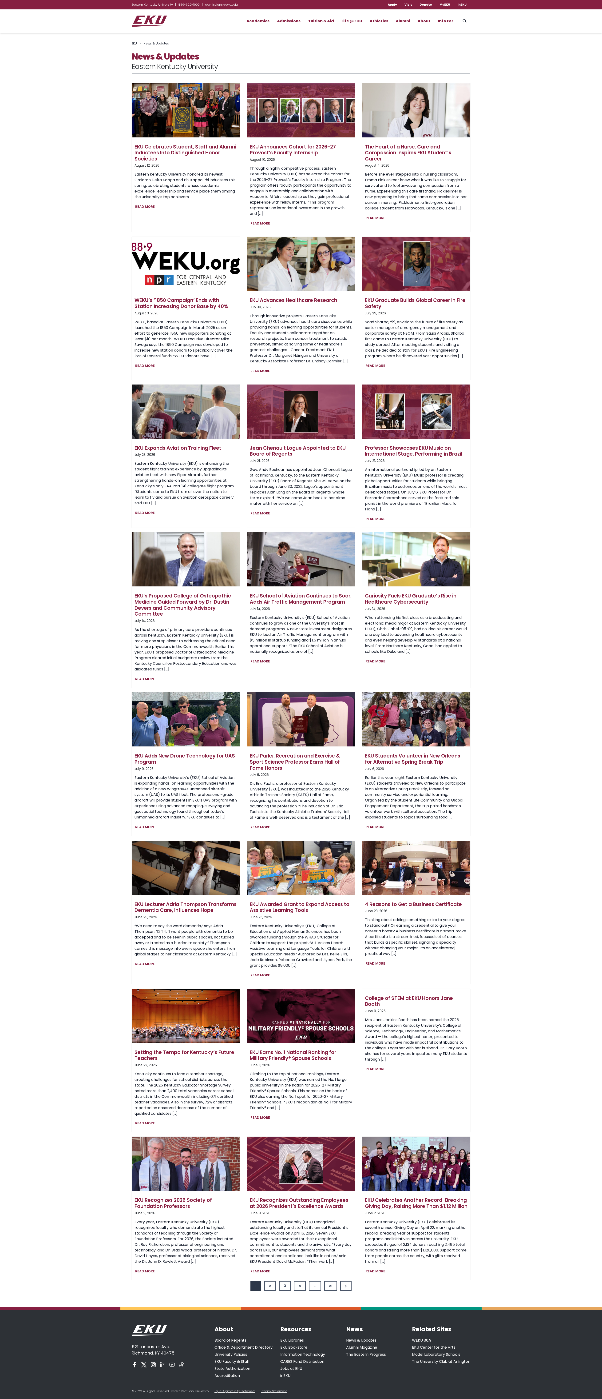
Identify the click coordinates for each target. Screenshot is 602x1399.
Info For (445, 21)
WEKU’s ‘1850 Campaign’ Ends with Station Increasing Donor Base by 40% (181, 303)
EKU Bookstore (293, 1347)
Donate (426, 5)
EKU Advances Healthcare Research (293, 300)
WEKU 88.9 (421, 1340)
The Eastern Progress (366, 1354)
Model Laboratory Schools (436, 1354)
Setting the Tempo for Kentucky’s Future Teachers (184, 1055)
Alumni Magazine (361, 1347)
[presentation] (186, 110)
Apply (392, 5)
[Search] (464, 21)
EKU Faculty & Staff (232, 1361)
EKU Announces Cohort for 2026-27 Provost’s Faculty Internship (293, 150)
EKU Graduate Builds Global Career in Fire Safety (415, 303)
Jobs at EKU (291, 1368)
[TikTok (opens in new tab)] (181, 1364)
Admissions (289, 21)
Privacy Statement (274, 1391)
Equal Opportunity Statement (234, 1391)
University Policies (230, 1354)
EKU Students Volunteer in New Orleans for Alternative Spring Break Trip (412, 759)
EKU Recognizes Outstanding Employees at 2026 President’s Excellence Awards (299, 1203)
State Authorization (232, 1368)
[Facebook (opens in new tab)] (134, 1364)
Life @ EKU (351, 21)
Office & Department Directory (243, 1347)
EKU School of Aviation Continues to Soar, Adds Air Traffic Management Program (301, 599)
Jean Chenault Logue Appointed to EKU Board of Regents (298, 451)
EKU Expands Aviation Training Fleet (178, 448)
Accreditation (227, 1375)
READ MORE (146, 207)
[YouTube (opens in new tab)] (172, 1364)
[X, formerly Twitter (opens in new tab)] (144, 1364)
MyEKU (445, 5)
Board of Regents (230, 1340)
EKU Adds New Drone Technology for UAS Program (185, 759)
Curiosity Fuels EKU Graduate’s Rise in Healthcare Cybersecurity (410, 599)
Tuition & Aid (321, 21)
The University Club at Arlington (441, 1361)
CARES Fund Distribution (302, 1361)
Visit (408, 5)
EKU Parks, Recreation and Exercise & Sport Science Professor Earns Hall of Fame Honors (295, 762)
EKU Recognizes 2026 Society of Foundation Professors (173, 1203)
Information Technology (302, 1354)
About (424, 21)
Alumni (403, 21)
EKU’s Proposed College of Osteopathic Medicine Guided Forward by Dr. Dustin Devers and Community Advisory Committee (183, 605)
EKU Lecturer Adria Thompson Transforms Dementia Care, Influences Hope (186, 907)
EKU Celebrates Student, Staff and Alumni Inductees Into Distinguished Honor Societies (185, 153)
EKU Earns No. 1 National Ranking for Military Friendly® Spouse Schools (293, 1055)
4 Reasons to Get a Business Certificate (413, 904)
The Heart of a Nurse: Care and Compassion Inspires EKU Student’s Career (408, 153)
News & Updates (361, 1340)
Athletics (379, 21)
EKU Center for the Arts (433, 1347)
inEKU (462, 5)
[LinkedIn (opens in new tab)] (163, 1364)
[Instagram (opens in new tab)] (153, 1364)
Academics (257, 21)
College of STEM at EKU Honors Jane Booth (409, 1001)
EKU (134, 43)
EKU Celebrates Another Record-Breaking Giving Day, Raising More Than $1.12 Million (416, 1203)
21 (330, 1285)
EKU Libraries (292, 1340)
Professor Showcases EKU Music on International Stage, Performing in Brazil (413, 451)
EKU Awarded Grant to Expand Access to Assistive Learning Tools (299, 907)
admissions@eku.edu (221, 5)
